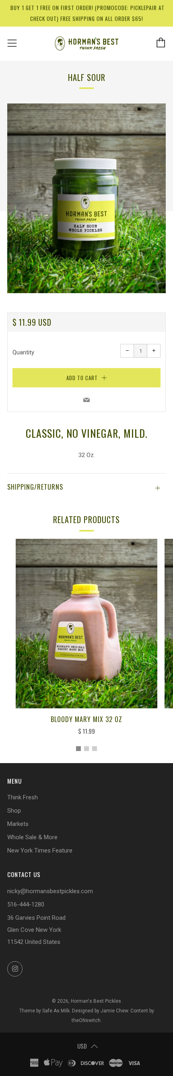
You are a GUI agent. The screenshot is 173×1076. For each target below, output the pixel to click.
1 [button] (78, 748)
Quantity (23, 352)
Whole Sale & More (32, 837)
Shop (14, 810)
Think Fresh (22, 797)
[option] (86, 198)
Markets (18, 824)
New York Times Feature (39, 850)
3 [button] (94, 748)
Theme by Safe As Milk (44, 1011)
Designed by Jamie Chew (100, 1011)
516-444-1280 (25, 904)
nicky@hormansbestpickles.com (50, 891)
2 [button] (86, 748)
